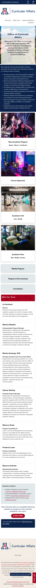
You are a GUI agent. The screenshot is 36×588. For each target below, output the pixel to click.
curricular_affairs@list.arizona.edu (15, 491)
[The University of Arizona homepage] (10, 2)
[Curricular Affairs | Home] (18, 11)
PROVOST (8, 20)
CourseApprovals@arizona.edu (20, 496)
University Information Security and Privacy (18, 582)
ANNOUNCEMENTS (28, 20)
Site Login (18, 555)
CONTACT (31, 23)
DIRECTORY (16, 20)
